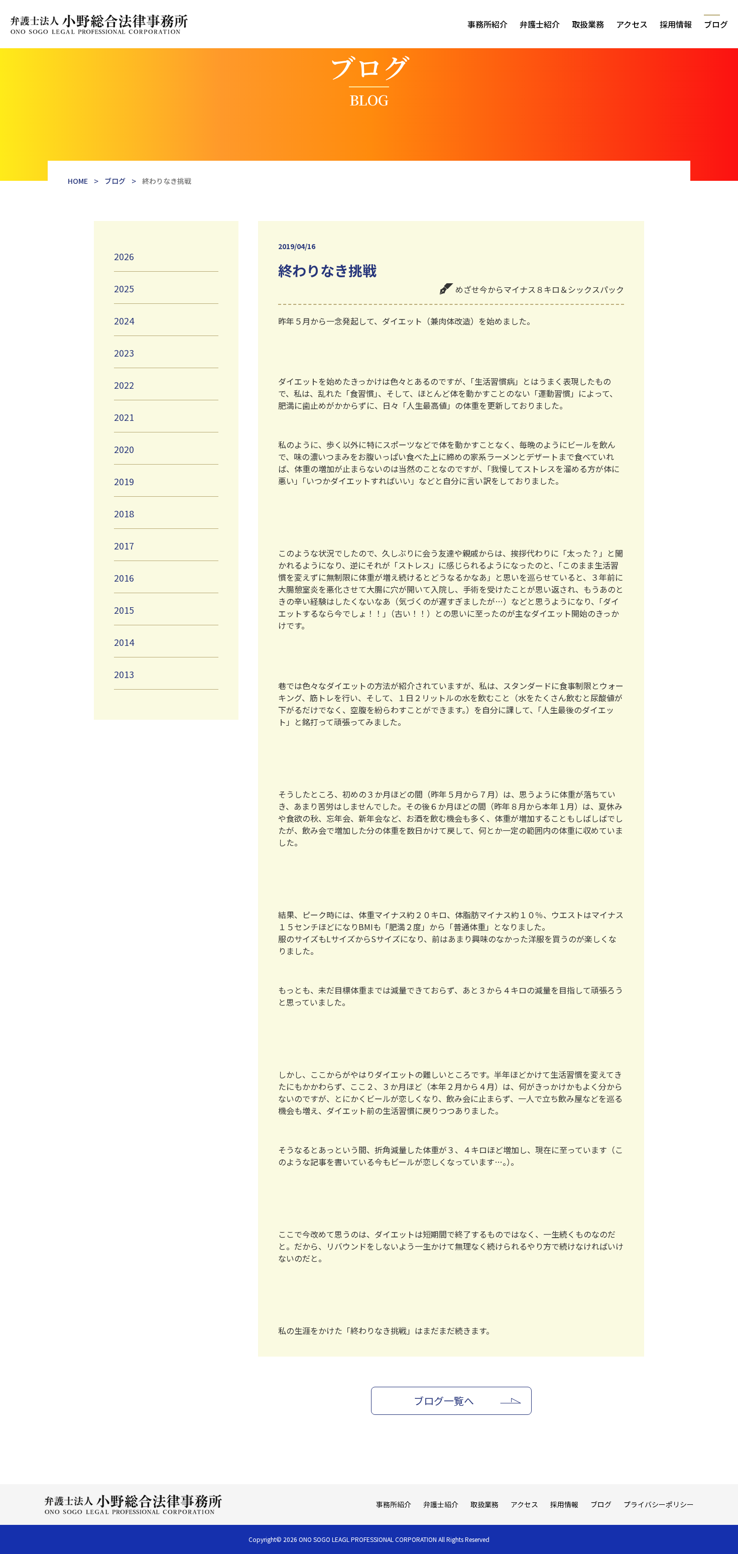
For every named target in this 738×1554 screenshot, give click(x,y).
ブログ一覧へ (444, 1400)
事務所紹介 (487, 24)
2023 (124, 352)
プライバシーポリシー (659, 1504)
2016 (124, 577)
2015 (124, 609)
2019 (124, 481)
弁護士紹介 (540, 24)
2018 (124, 513)
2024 (124, 320)
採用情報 (676, 24)
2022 (124, 384)
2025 (124, 288)
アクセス (632, 24)
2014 (124, 641)
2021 (124, 416)
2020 (124, 449)
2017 (124, 545)
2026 (124, 256)
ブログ (716, 24)
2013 (124, 674)
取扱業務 (588, 24)
